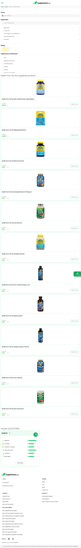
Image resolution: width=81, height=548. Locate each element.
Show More (20, 463)
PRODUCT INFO (74, 104)
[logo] (42, 2)
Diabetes (5, 433)
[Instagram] (13, 539)
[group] (40, 87)
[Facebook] (8, 539)
